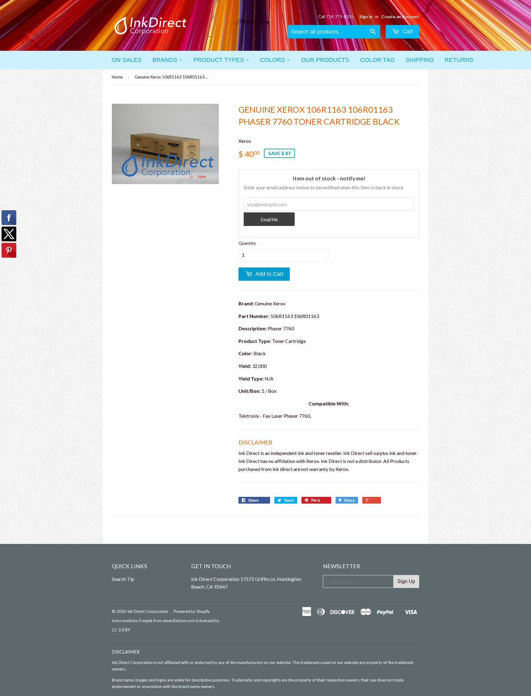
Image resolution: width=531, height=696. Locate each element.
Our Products (325, 60)
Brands (165, 60)
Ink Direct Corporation (147, 611)
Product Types (219, 60)
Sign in (365, 16)
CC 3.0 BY (121, 629)
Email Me (269, 219)
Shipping (420, 60)
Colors (273, 60)
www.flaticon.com (179, 620)
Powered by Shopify (192, 611)
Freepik (145, 620)
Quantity (247, 243)
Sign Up (406, 581)
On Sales (127, 60)
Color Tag (377, 60)
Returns (459, 60)
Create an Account (400, 16)
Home (117, 76)
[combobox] (334, 31)
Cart (407, 31)
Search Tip (123, 579)
